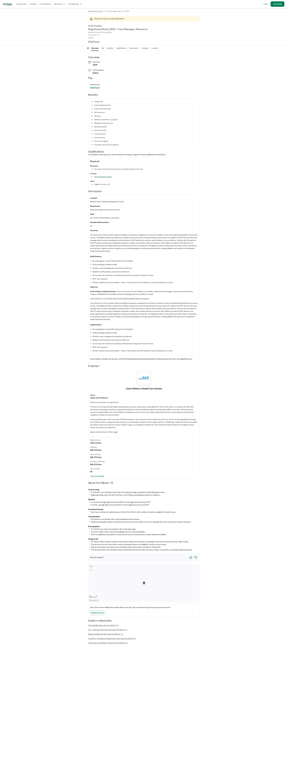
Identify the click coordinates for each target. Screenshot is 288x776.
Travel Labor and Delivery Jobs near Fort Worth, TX (108, 643)
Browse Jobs (22, 4)
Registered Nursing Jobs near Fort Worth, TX (105, 634)
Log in (265, 4)
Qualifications (121, 48)
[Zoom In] (91, 566)
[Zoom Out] (91, 569)
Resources (58, 4)
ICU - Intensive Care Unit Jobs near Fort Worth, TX (107, 630)
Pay (102, 48)
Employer (145, 48)
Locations (33, 4)
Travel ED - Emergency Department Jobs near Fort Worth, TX (112, 638)
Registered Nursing (95, 11)
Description (133, 48)
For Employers (45, 4)
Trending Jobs (73, 4)
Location (155, 48)
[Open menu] (88, 48)
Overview (95, 48)
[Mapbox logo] (94, 600)
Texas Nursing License (103, 177)
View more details (97, 476)
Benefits (110, 48)
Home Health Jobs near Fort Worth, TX (103, 625)
